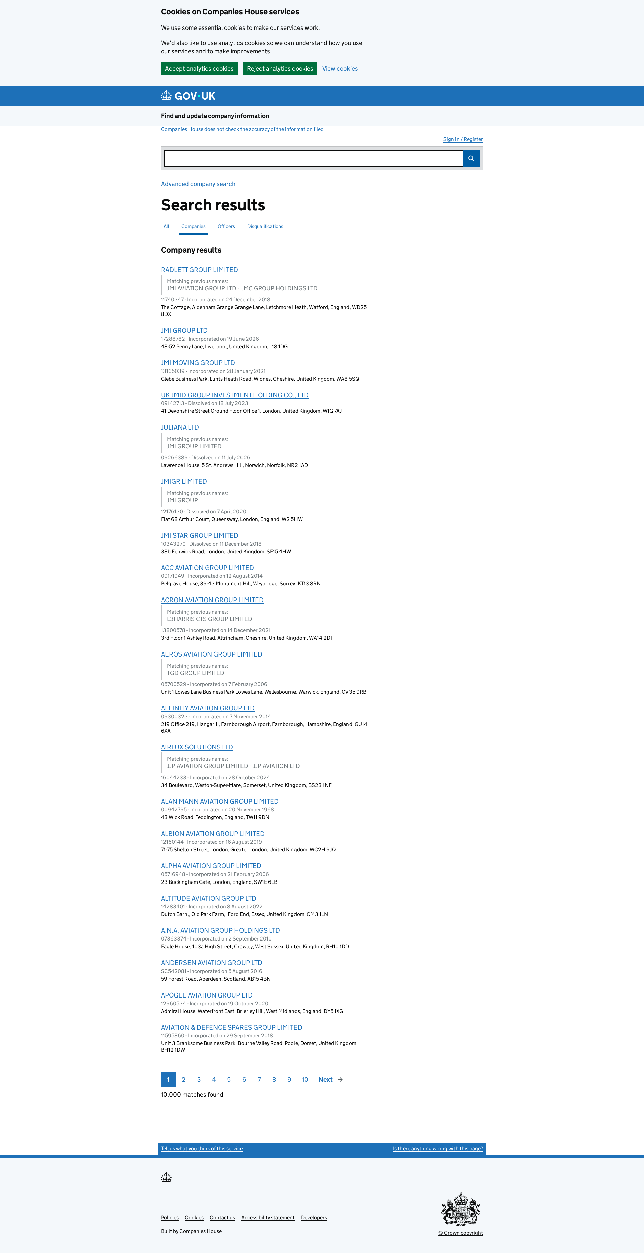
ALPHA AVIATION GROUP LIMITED (211, 866)
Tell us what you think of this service (202, 1148)
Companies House (200, 1231)
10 (305, 1079)
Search (471, 158)
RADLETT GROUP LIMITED (199, 270)
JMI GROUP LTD (184, 330)
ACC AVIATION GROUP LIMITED (207, 568)
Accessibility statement (268, 1217)
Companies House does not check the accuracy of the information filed (242, 129)
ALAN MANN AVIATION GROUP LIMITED (220, 801)
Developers (314, 1217)
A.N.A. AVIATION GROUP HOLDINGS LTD (220, 930)
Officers (226, 226)
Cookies (194, 1217)
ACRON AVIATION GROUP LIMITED (212, 600)
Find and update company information (215, 116)
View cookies (340, 68)
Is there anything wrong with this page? (438, 1148)
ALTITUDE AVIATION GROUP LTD (208, 898)
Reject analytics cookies (280, 68)
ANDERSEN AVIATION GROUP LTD (211, 963)
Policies (170, 1217)
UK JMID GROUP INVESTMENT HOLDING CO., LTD (235, 395)
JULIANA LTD (180, 427)
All (166, 226)
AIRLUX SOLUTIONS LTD (197, 747)
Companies (193, 226)
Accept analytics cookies (199, 68)
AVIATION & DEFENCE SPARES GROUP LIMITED (231, 1027)
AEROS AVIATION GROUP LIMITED (211, 654)
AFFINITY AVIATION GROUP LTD (208, 708)
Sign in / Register (463, 139)
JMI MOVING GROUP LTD (198, 363)
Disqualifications (265, 226)
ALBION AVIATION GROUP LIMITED (213, 834)
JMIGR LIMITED (184, 481)
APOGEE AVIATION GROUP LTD (207, 995)
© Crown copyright (460, 1233)
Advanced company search (198, 184)
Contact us (222, 1217)
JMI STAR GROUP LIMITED (199, 535)
